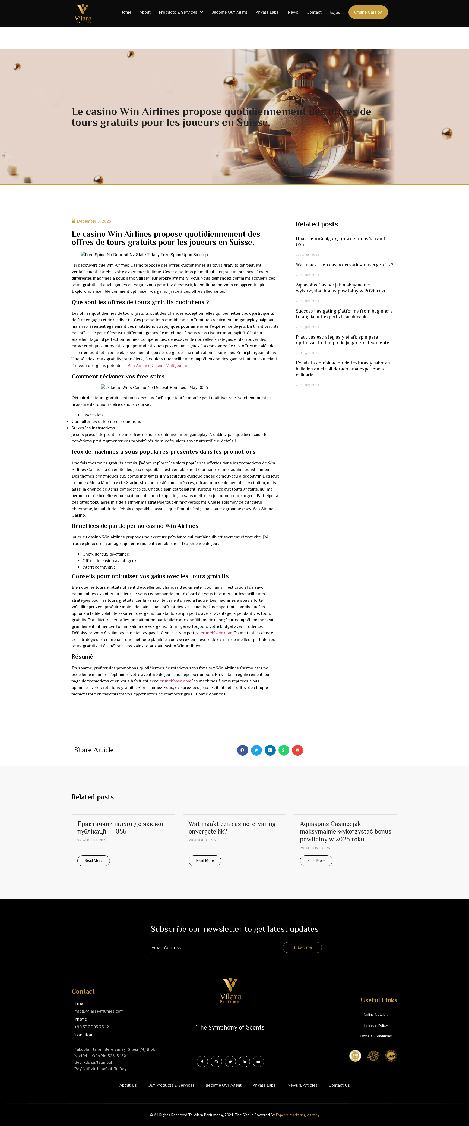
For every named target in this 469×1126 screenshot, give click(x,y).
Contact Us (339, 1085)
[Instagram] (216, 1061)
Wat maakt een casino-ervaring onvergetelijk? (345, 264)
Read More (94, 860)
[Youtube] (258, 1061)
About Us (128, 1085)
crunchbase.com (216, 633)
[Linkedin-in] (244, 1061)
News (293, 12)
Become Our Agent (229, 12)
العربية (336, 12)
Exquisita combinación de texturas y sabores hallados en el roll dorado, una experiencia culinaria (343, 368)
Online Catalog (368, 12)
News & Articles (302, 1085)
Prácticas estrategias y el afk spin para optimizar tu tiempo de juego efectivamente (342, 340)
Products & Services (178, 12)
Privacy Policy (376, 1025)
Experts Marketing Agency (297, 1115)
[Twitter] (230, 1061)
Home (125, 12)
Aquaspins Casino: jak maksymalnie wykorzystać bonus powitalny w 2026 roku (341, 288)
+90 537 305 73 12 (91, 1027)
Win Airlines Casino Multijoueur (158, 365)
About (145, 12)
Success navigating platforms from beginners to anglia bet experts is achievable (344, 314)
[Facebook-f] (202, 1061)
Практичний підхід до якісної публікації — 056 (120, 827)
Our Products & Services (171, 1085)
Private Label (267, 12)
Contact (314, 12)
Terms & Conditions (376, 1036)
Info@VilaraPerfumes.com (99, 1011)
